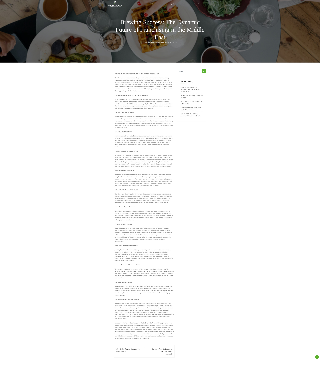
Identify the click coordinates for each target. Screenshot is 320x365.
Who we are (162, 4)
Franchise (191, 4)
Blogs (199, 4)
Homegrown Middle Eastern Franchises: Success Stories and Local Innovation (190, 89)
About (142, 4)
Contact (207, 4)
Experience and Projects (177, 4)
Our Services (151, 4)
